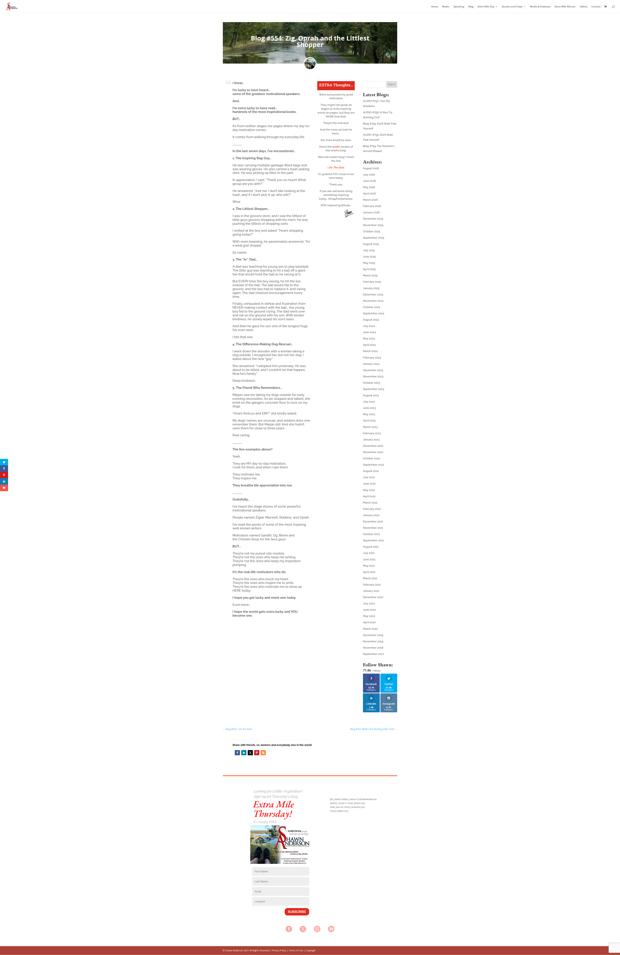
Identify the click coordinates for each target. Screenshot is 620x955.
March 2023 (370, 427)
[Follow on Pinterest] (256, 752)
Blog (470, 6)
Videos (583, 6)
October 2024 (371, 307)
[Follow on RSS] (263, 752)
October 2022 (371, 458)
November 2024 (373, 300)
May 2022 (369, 490)
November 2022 (373, 452)
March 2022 (370, 502)
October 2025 (371, 231)
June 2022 (369, 483)
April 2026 (369, 193)
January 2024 (371, 363)
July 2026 (369, 174)
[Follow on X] (250, 752)
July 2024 (369, 326)
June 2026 (369, 180)
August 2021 (371, 546)
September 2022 (373, 464)
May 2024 (369, 338)
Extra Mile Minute (565, 6)
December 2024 (373, 294)
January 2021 (371, 590)
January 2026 (371, 212)
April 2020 (369, 622)
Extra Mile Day (486, 6)
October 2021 (371, 534)
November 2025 (373, 225)
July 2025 (369, 250)
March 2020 (370, 628)
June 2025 (369, 256)
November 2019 (373, 641)
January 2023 (371, 439)
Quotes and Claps (512, 6)
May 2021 (369, 565)
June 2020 (369, 609)
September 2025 (373, 237)
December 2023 (373, 370)
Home (434, 6)
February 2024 (372, 357)
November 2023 (373, 376)
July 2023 (369, 401)
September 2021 (373, 540)
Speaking (459, 6)
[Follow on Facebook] (237, 752)
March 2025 (370, 275)
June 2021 (369, 559)
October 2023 (371, 382)
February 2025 (372, 281)
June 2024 (369, 332)
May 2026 (369, 187)
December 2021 (373, 521)
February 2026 (372, 206)
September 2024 (373, 313)
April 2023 (369, 420)
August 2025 (371, 244)
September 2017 (373, 654)
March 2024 (370, 351)
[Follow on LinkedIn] (243, 752)
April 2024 (369, 344)
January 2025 (371, 288)
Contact (596, 6)
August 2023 (371, 395)
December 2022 (373, 445)
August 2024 (371, 319)
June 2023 (369, 407)
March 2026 (370, 199)
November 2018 (373, 647)
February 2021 (372, 584)
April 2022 (369, 496)
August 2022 (371, 471)
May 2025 (369, 262)
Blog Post (319, 51)
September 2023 (373, 389)
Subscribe (297, 912)
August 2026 (371, 168)
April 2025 (369, 269)
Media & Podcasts (540, 6)
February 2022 (372, 508)
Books (445, 6)
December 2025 (373, 218)
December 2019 (373, 635)
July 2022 (369, 477)
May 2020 (369, 616)
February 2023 (372, 433)
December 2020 (373, 597)
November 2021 (373, 527)
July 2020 (369, 603)
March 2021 (370, 578)
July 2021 (369, 553)
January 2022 (371, 515)
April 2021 (369, 572)
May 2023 (369, 414)
